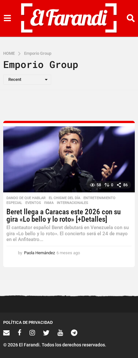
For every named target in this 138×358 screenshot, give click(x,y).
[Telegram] (74, 332)
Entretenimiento (99, 198)
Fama (49, 203)
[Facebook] (20, 332)
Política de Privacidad (28, 322)
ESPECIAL (14, 203)
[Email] (6, 332)
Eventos (33, 203)
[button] (7, 18)
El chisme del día (64, 198)
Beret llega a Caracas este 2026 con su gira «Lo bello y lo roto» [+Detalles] (63, 216)
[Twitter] (46, 332)
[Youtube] (60, 332)
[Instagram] (32, 332)
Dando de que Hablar (26, 198)
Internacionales (72, 203)
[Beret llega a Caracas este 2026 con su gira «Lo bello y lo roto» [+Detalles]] (69, 159)
